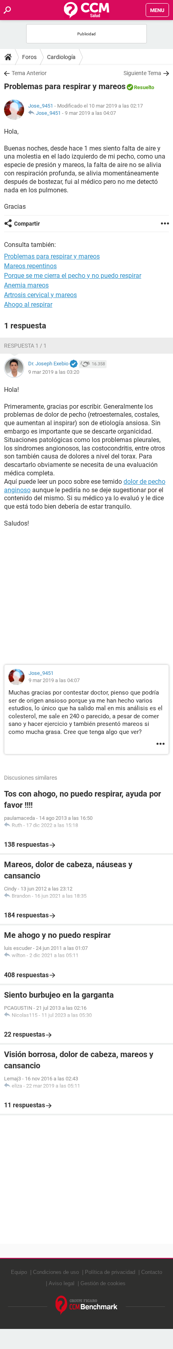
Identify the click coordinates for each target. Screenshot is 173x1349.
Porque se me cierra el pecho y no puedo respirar (72, 275)
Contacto (151, 1272)
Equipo (19, 1272)
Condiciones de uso (56, 1272)
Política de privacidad (110, 1272)
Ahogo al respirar (28, 304)
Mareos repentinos (30, 266)
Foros (29, 57)
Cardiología (61, 57)
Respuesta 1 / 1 (25, 345)
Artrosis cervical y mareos (40, 295)
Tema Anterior (29, 73)
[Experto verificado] (74, 364)
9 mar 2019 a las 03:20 (53, 372)
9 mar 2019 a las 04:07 (90, 113)
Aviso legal (61, 1283)
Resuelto (144, 87)
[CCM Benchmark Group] (86, 1305)
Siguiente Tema (142, 73)
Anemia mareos (26, 285)
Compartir (27, 223)
